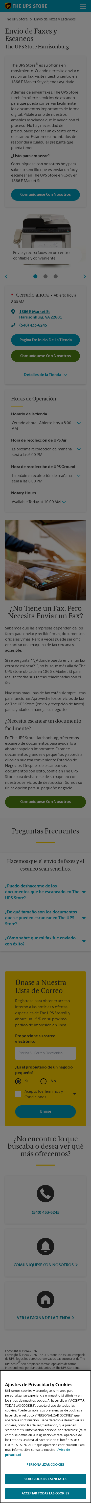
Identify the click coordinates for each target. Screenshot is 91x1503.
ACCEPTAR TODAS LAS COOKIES (45, 1493)
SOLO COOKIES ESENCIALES (45, 1479)
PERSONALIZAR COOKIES (46, 1464)
